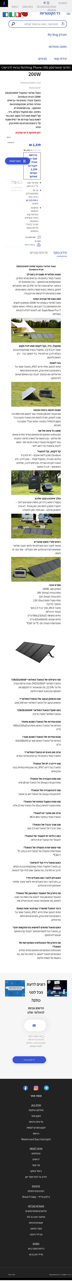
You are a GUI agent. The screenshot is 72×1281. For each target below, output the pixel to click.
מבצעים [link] (36, 1186)
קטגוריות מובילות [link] (36, 1206)
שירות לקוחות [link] (36, 1148)
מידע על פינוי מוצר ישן (36, 1177)
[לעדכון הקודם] (70, 67)
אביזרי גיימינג (36, 1234)
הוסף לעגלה (15, 161)
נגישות (36, 1133)
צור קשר (36, 1165)
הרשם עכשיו (29, 1059)
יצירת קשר (60, 58)
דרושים (15, 6)
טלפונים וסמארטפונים (36, 1211)
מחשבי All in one (36, 1217)
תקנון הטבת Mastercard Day (36, 1139)
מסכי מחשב (36, 1228)
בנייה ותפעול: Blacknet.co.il (60, 1274)
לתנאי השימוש (36, 1046)
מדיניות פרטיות (36, 1122)
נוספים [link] (36, 1243)
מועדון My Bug (57, 34)
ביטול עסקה (27, 6)
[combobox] (37, 24)
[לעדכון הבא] (1, 67)
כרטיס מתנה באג (36, 1248)
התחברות (62, 2)
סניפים (42, 58)
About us (52, 9)
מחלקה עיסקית (36, 1110)
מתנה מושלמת (58, 46)
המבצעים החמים (36, 1191)
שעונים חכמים (36, 1222)
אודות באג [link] (36, 1105)
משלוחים (36, 1153)
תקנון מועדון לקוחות (36, 1127)
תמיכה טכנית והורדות (46, 6)
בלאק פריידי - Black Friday (36, 1197)
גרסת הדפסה (30, 244)
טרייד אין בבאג (36, 1254)
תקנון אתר (36, 1116)
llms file (11, 1274)
